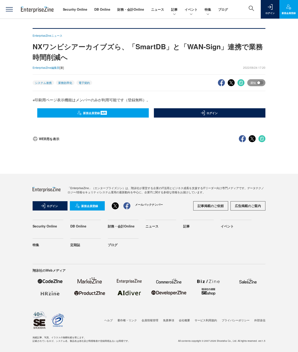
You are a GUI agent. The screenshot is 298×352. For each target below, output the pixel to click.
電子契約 (84, 83)
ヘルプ (108, 320)
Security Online (75, 9)
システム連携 (43, 83)
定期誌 (75, 244)
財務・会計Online (130, 9)
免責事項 (168, 320)
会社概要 (184, 320)
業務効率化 (65, 83)
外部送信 (259, 320)
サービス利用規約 (206, 320)
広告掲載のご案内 (248, 205)
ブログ (223, 9)
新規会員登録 (94, 113)
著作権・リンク (127, 320)
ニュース (157, 9)
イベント (191, 9)
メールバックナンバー (149, 204)
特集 (208, 9)
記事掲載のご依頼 (211, 205)
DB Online (102, 9)
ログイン (212, 113)
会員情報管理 (150, 320)
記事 (174, 9)
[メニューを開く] (9, 9)
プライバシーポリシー (236, 320)
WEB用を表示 (49, 138)
